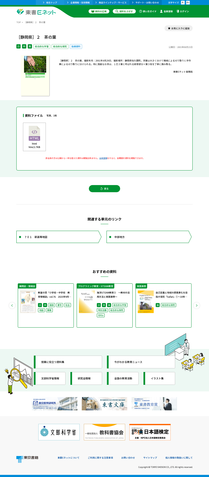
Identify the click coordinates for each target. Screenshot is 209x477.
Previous (12, 305)
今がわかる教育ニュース (128, 362)
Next (196, 305)
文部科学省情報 (50, 378)
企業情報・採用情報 (80, 2)
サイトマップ (150, 457)
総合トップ (51, 2)
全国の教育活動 (123, 378)
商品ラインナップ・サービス (113, 2)
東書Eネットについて (68, 457)
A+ (188, 2)
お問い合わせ (128, 457)
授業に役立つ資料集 (52, 362)
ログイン (184, 11)
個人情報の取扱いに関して (179, 457)
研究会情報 (84, 378)
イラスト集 (157, 378)
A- (183, 2)
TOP (18, 22)
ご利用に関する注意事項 (100, 457)
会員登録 (168, 11)
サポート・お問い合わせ (147, 2)
